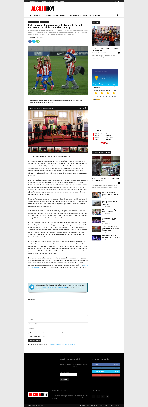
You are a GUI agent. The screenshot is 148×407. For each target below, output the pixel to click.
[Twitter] (115, 1)
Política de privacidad (92, 405)
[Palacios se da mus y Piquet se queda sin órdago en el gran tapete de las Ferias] (96, 212)
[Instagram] (113, 1)
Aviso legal (55, 1)
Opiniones (86, 15)
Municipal (37, 21)
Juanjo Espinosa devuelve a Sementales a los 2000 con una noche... (110, 219)
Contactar (49, 1)
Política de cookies (103, 405)
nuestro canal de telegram (54, 287)
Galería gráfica (74, 15)
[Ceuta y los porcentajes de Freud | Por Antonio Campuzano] (96, 203)
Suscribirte (116, 375)
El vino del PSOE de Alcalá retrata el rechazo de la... (105, 179)
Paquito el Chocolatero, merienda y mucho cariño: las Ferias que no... (110, 194)
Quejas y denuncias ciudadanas (55, 15)
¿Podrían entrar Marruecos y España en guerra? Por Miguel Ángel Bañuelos (110, 228)
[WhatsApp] (38, 41)
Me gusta (116, 364)
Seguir (117, 368)
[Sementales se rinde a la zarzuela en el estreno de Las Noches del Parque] (96, 237)
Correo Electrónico (65, 372)
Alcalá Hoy (32, 37)
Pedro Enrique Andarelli (97, 183)
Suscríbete (62, 1)
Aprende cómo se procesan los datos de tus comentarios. (62, 344)
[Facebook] (110, 1)
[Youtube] (118, 1)
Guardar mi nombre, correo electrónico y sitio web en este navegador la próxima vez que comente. (53, 332)
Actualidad (37, 15)
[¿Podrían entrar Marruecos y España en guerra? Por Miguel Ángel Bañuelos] (96, 229)
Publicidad (43, 1)
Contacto (111, 405)
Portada (41, 21)
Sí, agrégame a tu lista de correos (37, 336)
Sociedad (46, 21)
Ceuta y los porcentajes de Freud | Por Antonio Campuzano (109, 203)
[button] (118, 15)
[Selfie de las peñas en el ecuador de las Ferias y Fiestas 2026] (106, 36)
